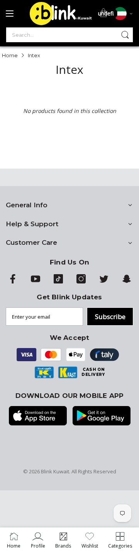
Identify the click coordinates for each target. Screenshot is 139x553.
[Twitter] (103, 281)
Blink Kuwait (55, 471)
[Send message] (125, 35)
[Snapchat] (126, 281)
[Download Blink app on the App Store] (38, 416)
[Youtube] (35, 281)
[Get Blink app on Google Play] (102, 416)
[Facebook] (12, 281)
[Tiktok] (58, 281)
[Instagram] (81, 281)
